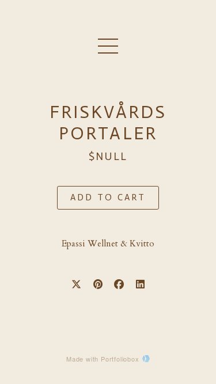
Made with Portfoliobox (102, 358)
